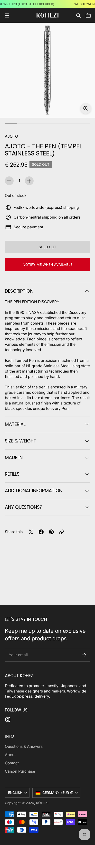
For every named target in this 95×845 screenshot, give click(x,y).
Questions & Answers (24, 746)
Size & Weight (20, 441)
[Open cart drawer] (88, 15)
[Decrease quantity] (9, 180)
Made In (14, 457)
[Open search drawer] (78, 15)
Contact (12, 763)
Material (15, 424)
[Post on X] (31, 532)
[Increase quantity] (29, 180)
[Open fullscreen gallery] (85, 108)
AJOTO (11, 136)
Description (19, 291)
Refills (12, 474)
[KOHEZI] (47, 15)
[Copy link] (61, 532)
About (10, 754)
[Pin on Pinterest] (51, 532)
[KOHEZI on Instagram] (8, 719)
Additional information (33, 490)
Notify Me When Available (47, 264)
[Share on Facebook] (41, 532)
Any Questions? (23, 507)
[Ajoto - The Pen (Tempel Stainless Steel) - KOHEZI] (47, 70)
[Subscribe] (84, 655)
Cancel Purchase (20, 771)
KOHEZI (42, 803)
